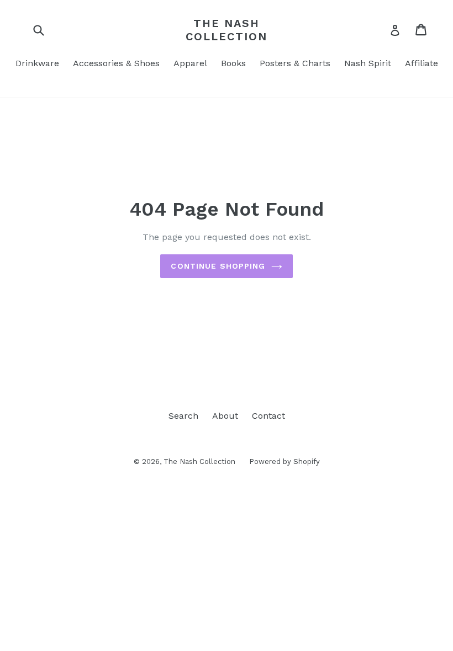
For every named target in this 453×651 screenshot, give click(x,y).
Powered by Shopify (284, 461)
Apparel (190, 63)
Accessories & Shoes (116, 63)
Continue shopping (218, 266)
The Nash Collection (226, 30)
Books (233, 63)
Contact (268, 415)
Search (183, 415)
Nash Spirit (367, 63)
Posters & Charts (295, 63)
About (225, 415)
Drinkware (37, 63)
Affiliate (421, 63)
